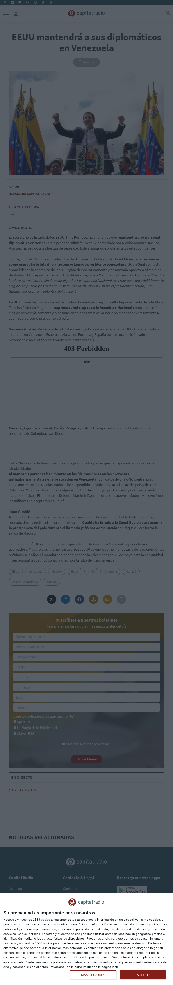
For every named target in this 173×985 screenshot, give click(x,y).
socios (45, 919)
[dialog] (86, 939)
